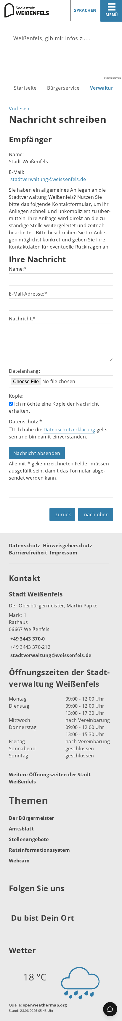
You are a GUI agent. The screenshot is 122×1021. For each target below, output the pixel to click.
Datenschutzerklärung (69, 429)
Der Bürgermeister (31, 818)
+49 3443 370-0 (27, 638)
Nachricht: (22, 318)
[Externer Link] (14, 903)
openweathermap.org (45, 1005)
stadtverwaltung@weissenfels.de (48, 179)
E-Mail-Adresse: (28, 294)
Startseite (25, 88)
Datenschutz (24, 545)
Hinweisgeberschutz (67, 545)
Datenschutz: (25, 421)
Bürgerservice (63, 88)
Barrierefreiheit (28, 552)
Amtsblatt (21, 828)
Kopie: (16, 396)
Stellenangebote (29, 839)
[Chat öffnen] (110, 1009)
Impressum (63, 552)
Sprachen (85, 10)
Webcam (19, 860)
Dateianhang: (24, 371)
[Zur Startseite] (28, 10)
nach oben (96, 514)
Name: (18, 269)
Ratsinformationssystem (39, 850)
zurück (63, 514)
